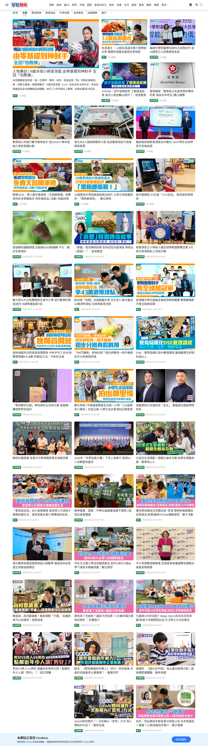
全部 (24, 13)
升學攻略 (64, 13)
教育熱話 (50, 13)
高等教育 (78, 13)
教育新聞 (36, 13)
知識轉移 (92, 13)
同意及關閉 (180, 739)
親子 (104, 13)
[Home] (19, 4)
